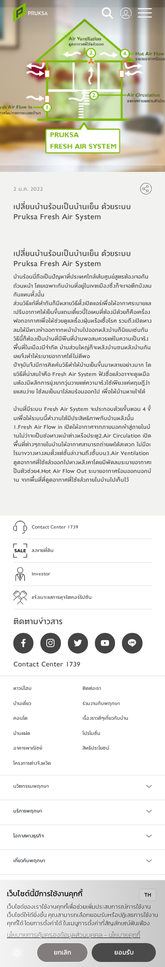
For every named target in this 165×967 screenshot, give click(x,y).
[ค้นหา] (107, 13)
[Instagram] (53, 643)
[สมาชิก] (126, 13)
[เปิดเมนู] (145, 12)
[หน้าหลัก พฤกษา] (30, 12)
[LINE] (135, 643)
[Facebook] (26, 643)
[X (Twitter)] (81, 643)
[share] (146, 188)
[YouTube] (108, 643)
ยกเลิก (62, 952)
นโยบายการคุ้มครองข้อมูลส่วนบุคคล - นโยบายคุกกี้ (73, 935)
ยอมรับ (124, 952)
